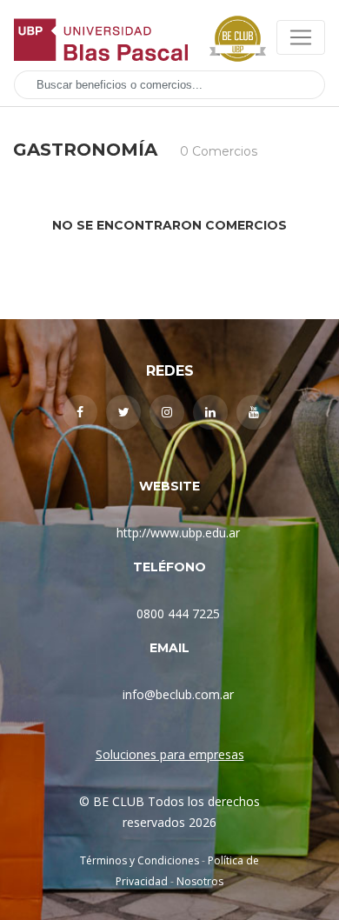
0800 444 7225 (178, 613)
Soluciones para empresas (170, 754)
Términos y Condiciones (139, 860)
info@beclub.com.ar (178, 694)
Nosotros (199, 881)
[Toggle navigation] (300, 37)
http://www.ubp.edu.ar (178, 532)
